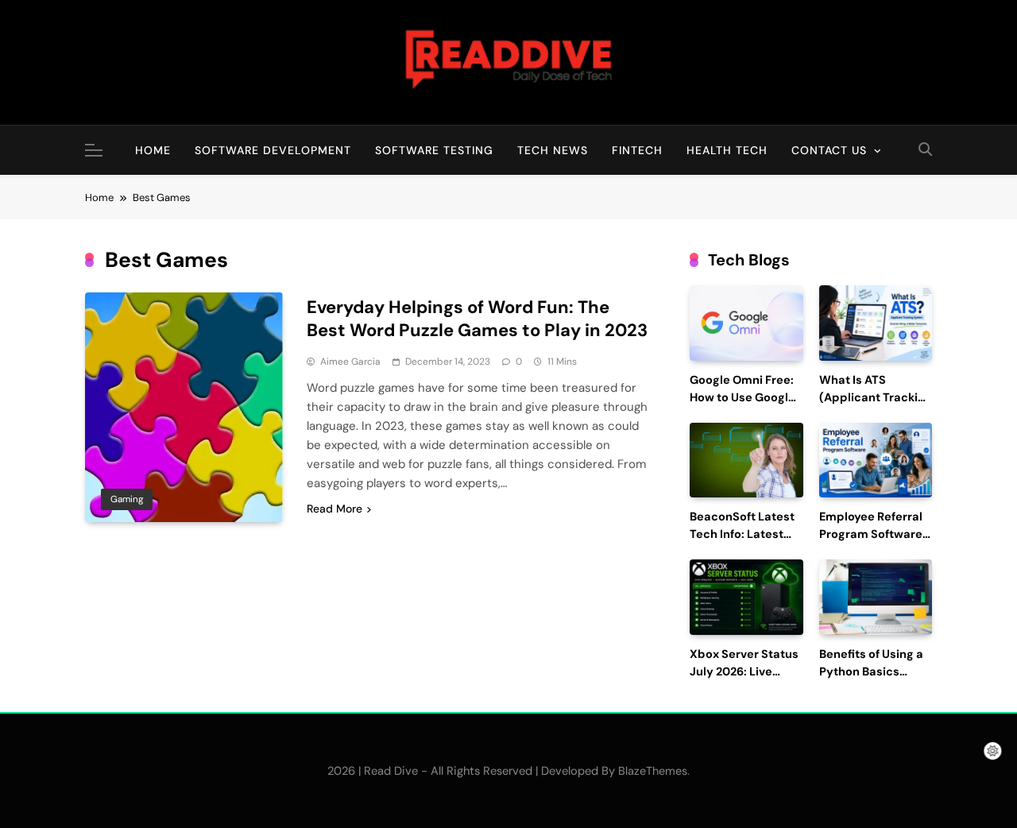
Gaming (126, 499)
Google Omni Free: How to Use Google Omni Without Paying (742, 406)
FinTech (637, 150)
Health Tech (727, 150)
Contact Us (829, 150)
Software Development (273, 150)
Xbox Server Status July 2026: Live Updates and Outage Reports (744, 680)
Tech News (552, 150)
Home (153, 150)
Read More (334, 508)
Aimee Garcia (350, 361)
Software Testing (434, 150)
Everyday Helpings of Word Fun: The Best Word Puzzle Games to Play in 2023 (477, 319)
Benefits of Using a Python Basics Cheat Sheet (871, 672)
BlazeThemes (652, 771)
